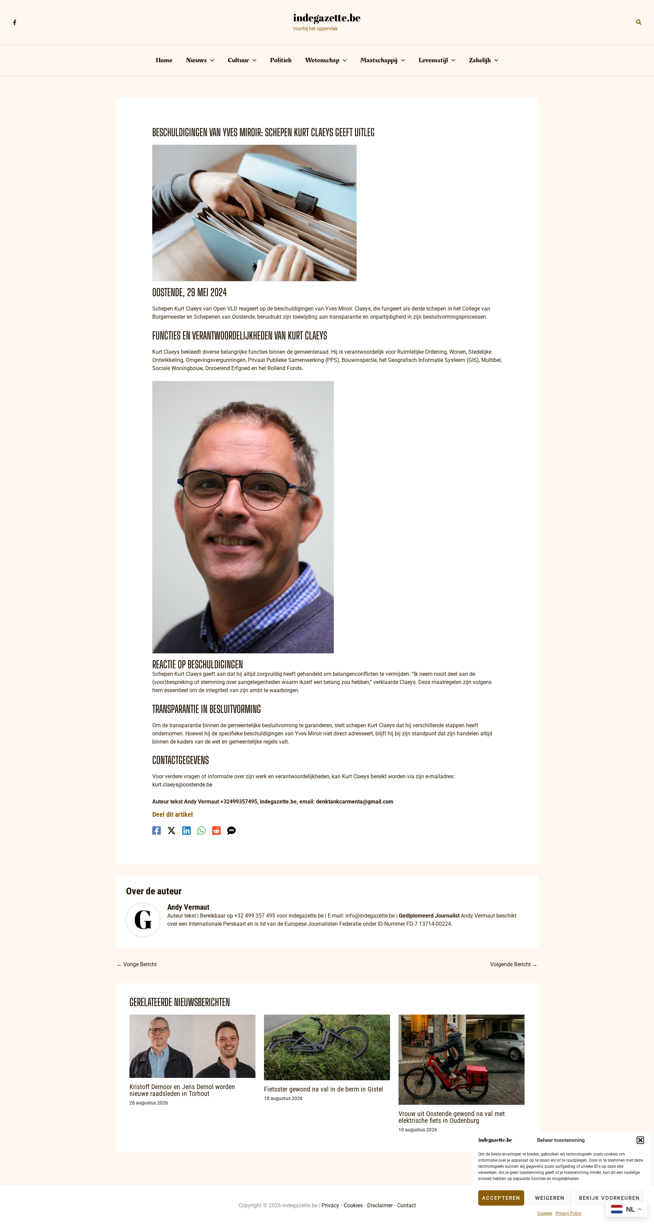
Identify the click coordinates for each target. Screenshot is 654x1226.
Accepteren (501, 1198)
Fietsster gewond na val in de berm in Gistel (323, 1089)
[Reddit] (216, 830)
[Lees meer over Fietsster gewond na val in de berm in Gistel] (327, 1047)
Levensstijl (433, 60)
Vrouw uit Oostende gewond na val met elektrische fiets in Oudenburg (452, 1117)
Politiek (281, 60)
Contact (406, 1205)
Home (164, 60)
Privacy (330, 1205)
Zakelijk (480, 60)
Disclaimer (380, 1205)
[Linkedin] (186, 830)
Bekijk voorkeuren (609, 1198)
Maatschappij (379, 60)
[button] (640, 1140)
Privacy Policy (568, 1213)
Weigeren (550, 1198)
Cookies (545, 1213)
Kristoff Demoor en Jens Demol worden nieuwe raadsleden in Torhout (182, 1090)
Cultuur (238, 60)
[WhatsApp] (201, 830)
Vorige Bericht (136, 964)
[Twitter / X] (171, 830)
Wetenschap (322, 60)
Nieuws (196, 60)
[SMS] (231, 830)
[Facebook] (14, 22)
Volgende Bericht (514, 964)
